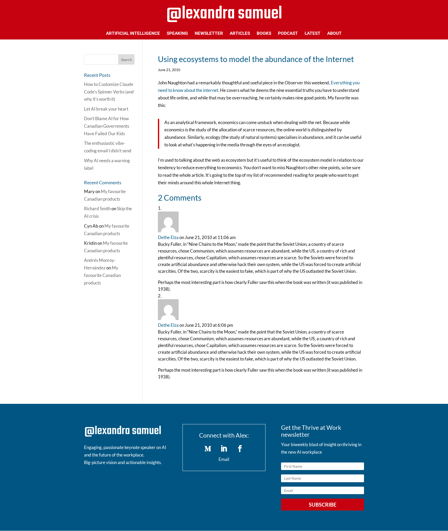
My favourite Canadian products (102, 275)
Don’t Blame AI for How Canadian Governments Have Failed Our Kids (106, 126)
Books (264, 33)
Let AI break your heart (106, 109)
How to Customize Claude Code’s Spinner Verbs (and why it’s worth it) (109, 91)
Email (224, 459)
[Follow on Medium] (208, 449)
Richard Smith (97, 208)
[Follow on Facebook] (240, 449)
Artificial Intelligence (133, 33)
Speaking (177, 33)
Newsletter (209, 33)
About (334, 33)
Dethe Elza (168, 237)
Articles (240, 33)
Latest (312, 33)
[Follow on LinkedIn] (224, 449)
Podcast (288, 33)
